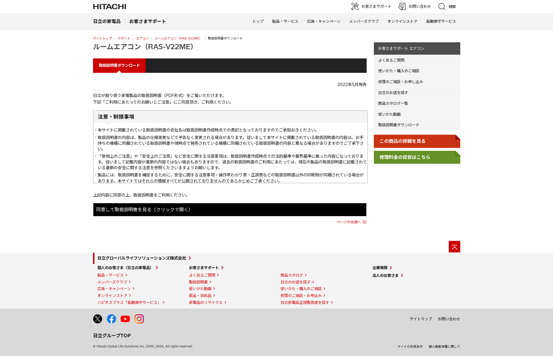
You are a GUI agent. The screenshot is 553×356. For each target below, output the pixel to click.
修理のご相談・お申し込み (400, 81)
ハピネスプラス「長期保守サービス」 (129, 302)
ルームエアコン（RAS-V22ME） (178, 38)
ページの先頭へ (349, 222)
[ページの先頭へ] (454, 246)
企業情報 (379, 267)
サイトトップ (102, 38)
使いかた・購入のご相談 (398, 70)
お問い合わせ (449, 319)
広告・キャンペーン (114, 288)
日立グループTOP (112, 335)
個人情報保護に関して (444, 346)
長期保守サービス (441, 21)
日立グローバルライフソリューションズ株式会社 (141, 258)
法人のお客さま (385, 275)
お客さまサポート (204, 267)
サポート (124, 38)
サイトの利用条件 (410, 346)
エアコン (142, 38)
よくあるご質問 (391, 60)
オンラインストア (402, 21)
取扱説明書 (198, 282)
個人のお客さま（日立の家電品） (125, 267)
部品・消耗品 (200, 295)
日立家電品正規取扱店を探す (305, 302)
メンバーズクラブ (364, 21)
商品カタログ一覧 (393, 103)
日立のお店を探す (393, 92)
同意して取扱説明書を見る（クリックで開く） (144, 209)
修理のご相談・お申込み (301, 295)
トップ (258, 21)
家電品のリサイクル (206, 302)
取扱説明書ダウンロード (398, 125)
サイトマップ (421, 319)
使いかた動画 (389, 114)
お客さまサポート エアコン (401, 48)
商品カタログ (292, 275)
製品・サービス (110, 275)
